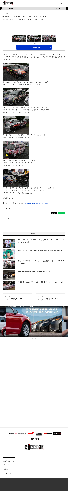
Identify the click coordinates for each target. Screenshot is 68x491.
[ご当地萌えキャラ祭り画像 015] (16, 150)
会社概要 (6, 469)
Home (34, 9)
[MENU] (64, 3)
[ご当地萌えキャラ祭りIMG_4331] (16, 178)
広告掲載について (8, 461)
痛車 (4, 219)
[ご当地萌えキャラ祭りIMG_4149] (16, 97)
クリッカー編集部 (39, 20)
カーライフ (56, 9)
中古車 (11, 9)
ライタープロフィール (10, 473)
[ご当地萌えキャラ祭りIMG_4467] (16, 125)
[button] (67, 9)
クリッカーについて (9, 457)
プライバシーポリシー (10, 465)
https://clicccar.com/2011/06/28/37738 (38, 203)
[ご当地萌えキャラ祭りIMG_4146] (16, 72)
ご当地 (7, 219)
